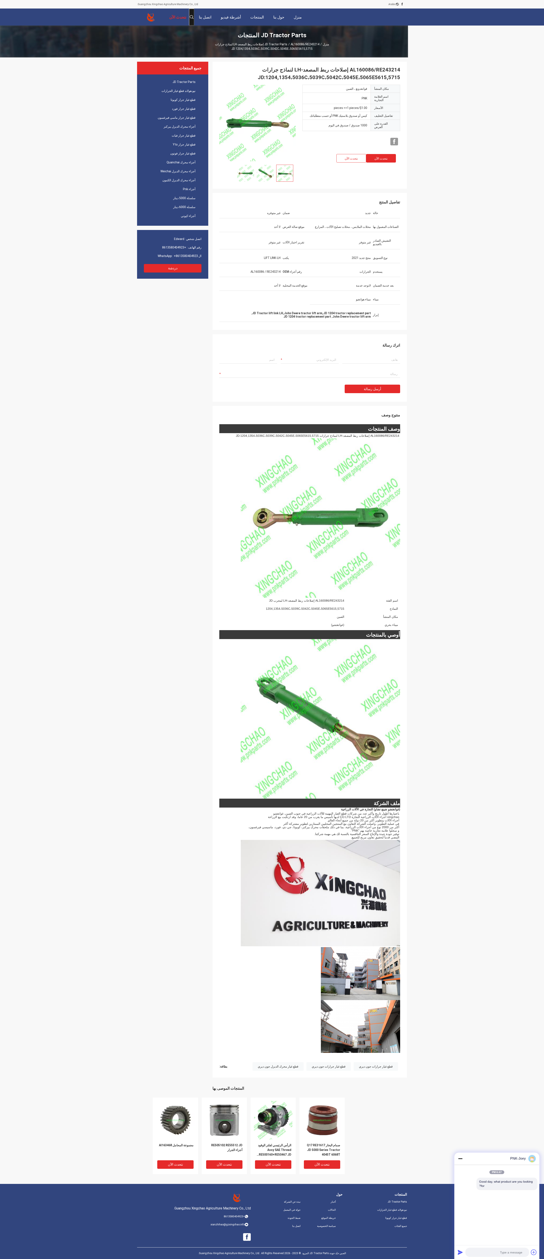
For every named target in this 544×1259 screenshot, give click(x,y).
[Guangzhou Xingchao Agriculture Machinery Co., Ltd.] (151, 17)
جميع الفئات (400, 1226)
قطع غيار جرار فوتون (183, 153)
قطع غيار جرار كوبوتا (183, 99)
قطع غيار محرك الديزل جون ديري (278, 1066)
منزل (326, 44)
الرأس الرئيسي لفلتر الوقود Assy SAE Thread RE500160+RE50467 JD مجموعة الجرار (274, 1150)
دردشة (172, 268)
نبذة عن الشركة (292, 1201)
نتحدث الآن (381, 158)
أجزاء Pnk (189, 189)
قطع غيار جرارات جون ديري (376, 1066)
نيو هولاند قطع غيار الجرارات (179, 91)
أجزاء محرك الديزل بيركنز (180, 126)
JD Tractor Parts (275, 44)
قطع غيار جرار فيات (184, 135)
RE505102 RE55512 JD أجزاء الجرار (226, 1147)
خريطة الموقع (328, 1217)
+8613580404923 (174, 247)
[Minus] (460, 1158)
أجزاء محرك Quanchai (181, 162)
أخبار (333, 1201)
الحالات (332, 1209)
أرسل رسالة (372, 389)
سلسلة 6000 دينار (184, 207)
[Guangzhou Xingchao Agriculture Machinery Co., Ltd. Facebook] (402, 4)
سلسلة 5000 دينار (184, 198)
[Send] (460, 1252)
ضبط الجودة (294, 1217)
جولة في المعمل (291, 1209)
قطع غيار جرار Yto (184, 144)
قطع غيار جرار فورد (184, 108)
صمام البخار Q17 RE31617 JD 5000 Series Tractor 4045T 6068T (323, 1149)
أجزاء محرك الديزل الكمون (179, 180)
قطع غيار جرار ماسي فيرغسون (177, 117)
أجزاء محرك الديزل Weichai (178, 171)
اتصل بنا (296, 1226)
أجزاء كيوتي (188, 216)
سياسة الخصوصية (326, 1226)
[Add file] (534, 1252)
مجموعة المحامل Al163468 (176, 1145)
